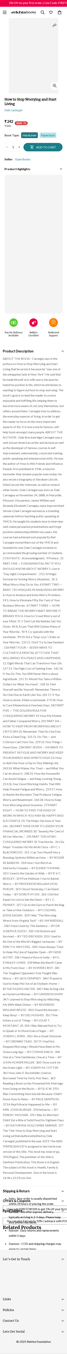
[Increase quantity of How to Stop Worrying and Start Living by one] (19, 147)
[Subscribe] (60, 1279)
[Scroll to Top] (60, 1334)
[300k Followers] (7, 1341)
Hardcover (29, 135)
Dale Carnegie (13, 110)
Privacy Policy (38, 1290)
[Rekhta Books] (23, 12)
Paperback (48, 135)
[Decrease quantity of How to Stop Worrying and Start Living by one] (7, 147)
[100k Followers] (18, 1341)
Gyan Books (23, 159)
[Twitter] (29, 1341)
